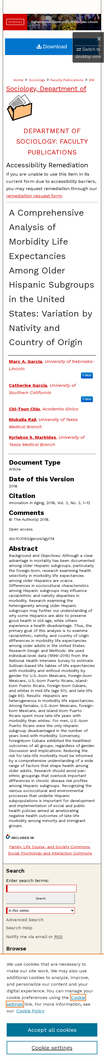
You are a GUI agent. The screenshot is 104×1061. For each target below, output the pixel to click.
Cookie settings (52, 1047)
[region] (52, 1007)
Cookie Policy (30, 1010)
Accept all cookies (52, 1030)
